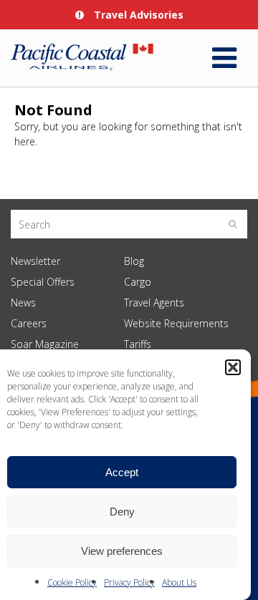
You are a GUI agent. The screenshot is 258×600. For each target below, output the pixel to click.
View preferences (122, 551)
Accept (121, 472)
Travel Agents (154, 302)
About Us (179, 582)
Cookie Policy (72, 582)
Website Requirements (176, 323)
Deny (122, 511)
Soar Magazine (45, 344)
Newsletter (35, 261)
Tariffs (137, 344)
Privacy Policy (129, 582)
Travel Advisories (137, 14)
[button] (233, 367)
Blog (134, 261)
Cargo (137, 282)
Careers (29, 323)
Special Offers (43, 282)
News (23, 302)
